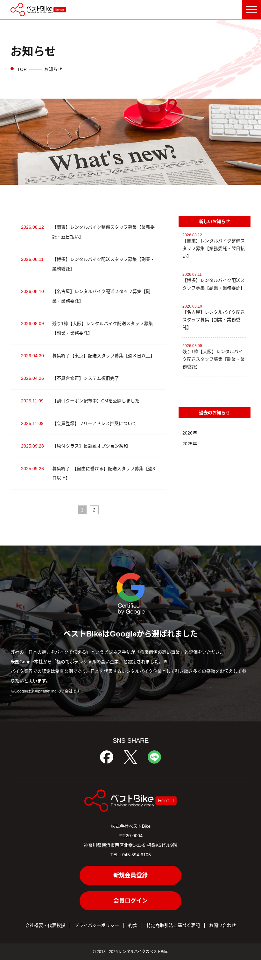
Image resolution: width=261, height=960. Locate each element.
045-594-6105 (136, 854)
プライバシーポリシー (96, 925)
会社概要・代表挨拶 (45, 925)
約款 (132, 925)
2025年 (189, 443)
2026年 (189, 432)
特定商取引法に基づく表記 (173, 925)
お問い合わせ (222, 925)
